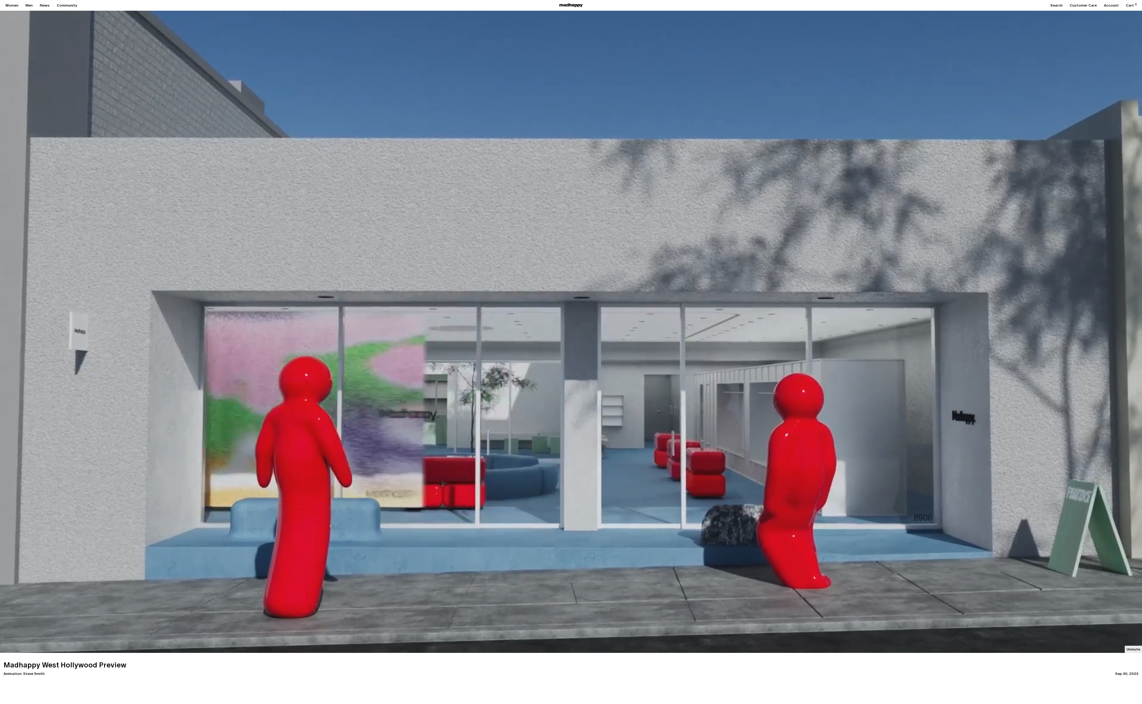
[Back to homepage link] (571, 5)
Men (29, 5)
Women (11, 5)
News (45, 5)
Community (67, 5)
